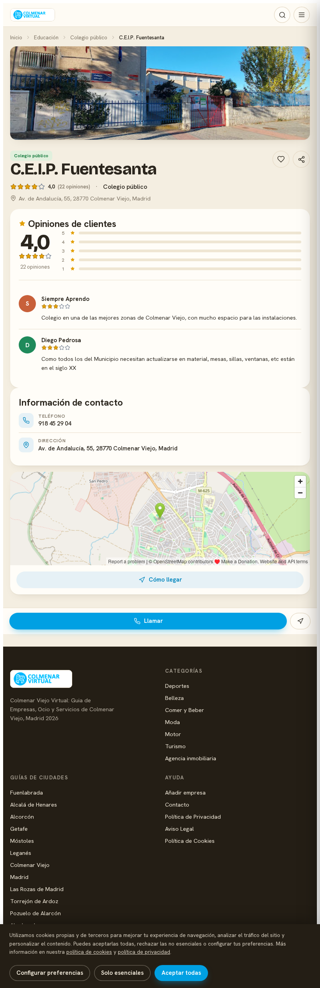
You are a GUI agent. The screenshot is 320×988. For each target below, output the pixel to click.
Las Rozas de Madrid (37, 889)
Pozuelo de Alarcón (35, 913)
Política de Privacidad (193, 816)
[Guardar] (281, 159)
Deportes (177, 685)
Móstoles (22, 840)
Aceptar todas (181, 973)
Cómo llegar (165, 580)
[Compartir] (301, 159)
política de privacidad (144, 951)
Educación (46, 37)
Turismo (175, 746)
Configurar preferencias (49, 973)
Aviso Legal (179, 828)
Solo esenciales (122, 973)
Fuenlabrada (26, 792)
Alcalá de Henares (33, 804)
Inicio (16, 37)
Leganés (20, 852)
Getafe (19, 828)
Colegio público (88, 37)
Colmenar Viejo (30, 864)
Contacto (177, 804)
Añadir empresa (185, 792)
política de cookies (89, 951)
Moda (172, 722)
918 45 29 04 (54, 423)
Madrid (19, 877)
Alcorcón (22, 816)
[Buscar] (282, 15)
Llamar (153, 621)
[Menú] (301, 15)
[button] (160, 93)
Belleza (174, 697)
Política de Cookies (190, 840)
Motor (173, 734)
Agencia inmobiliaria (190, 758)
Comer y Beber (184, 710)
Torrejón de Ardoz (34, 901)
